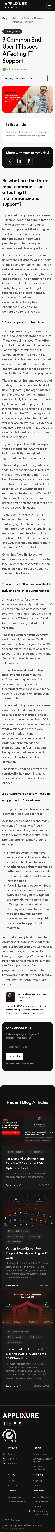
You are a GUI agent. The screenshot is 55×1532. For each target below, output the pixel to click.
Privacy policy (9, 1525)
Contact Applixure (17, 1501)
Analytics (12, 1453)
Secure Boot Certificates (39, 1468)
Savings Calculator (42, 1496)
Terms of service (25, 1525)
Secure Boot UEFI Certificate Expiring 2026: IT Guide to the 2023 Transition (26, 1353)
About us (37, 1480)
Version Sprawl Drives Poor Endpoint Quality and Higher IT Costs (27, 1253)
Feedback (13, 1463)
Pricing (11, 1480)
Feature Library (41, 1453)
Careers (37, 1485)
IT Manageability (12, 31)
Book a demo (14, 1496)
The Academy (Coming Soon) (40, 1512)
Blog (4, 18)
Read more (12, 1185)
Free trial (12, 1485)
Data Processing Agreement (22, 1527)
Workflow (12, 1458)
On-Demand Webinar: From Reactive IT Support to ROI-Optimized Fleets (25, 1163)
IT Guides (37, 1506)
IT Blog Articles (40, 1501)
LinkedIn (21, 1000)
